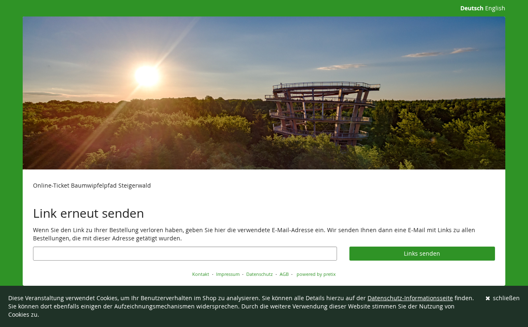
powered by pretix (316, 274)
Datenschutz (259, 274)
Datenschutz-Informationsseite (410, 298)
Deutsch (471, 8)
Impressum (228, 274)
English (495, 8)
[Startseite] (264, 92)
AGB (284, 274)
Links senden (422, 253)
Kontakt (200, 274)
